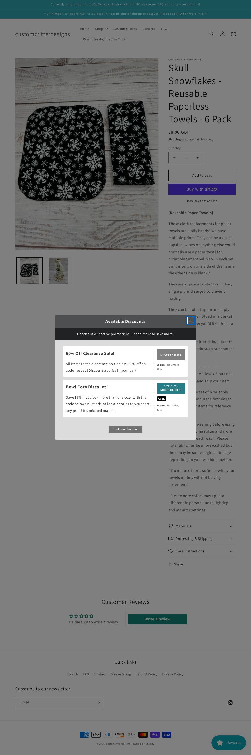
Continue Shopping (125, 429)
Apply (161, 398)
